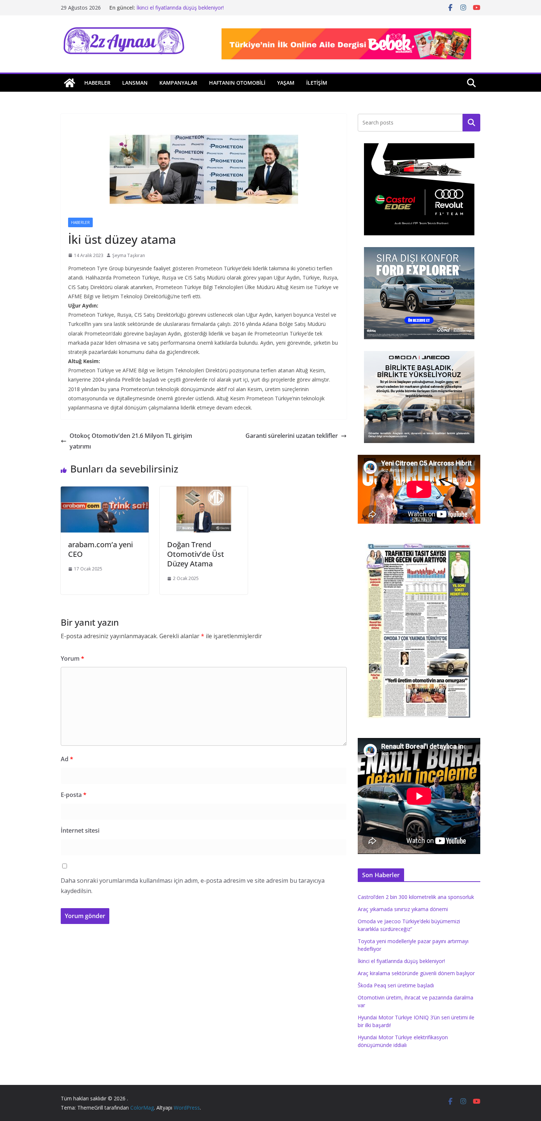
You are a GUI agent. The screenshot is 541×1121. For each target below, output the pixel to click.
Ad (67, 759)
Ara (472, 123)
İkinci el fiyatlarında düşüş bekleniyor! (180, 7)
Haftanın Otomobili (237, 82)
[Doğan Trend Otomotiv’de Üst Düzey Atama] (204, 492)
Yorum (72, 658)
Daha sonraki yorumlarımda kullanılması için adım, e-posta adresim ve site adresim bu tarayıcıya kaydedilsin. (193, 885)
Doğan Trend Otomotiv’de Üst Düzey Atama (195, 554)
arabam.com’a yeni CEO (100, 549)
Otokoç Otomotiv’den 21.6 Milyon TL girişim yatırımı (131, 441)
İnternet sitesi (80, 830)
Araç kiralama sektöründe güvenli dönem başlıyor (416, 973)
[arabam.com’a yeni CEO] (105, 492)
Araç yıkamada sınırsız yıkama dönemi (403, 909)
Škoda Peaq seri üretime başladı (396, 985)
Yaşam (285, 82)
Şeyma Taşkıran (128, 255)
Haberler (97, 82)
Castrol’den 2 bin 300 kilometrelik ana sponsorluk (416, 896)
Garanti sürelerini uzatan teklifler (291, 436)
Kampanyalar (178, 82)
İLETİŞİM (316, 82)
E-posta (73, 795)
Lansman (135, 82)
